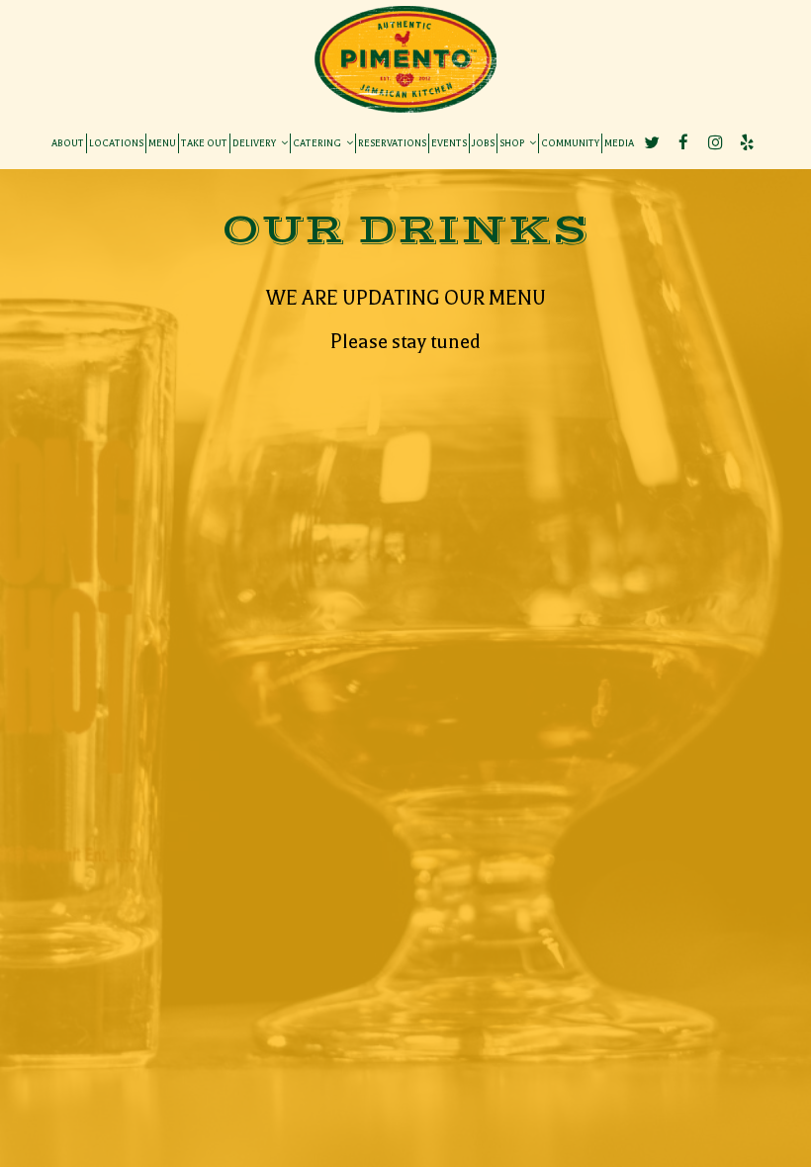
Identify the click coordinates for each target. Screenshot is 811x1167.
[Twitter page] (652, 142)
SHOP (512, 142)
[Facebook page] (683, 142)
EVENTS (449, 142)
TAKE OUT (204, 142)
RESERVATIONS (392, 142)
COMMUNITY (570, 142)
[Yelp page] (747, 142)
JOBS (483, 142)
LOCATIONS (116, 142)
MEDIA (619, 142)
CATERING (318, 142)
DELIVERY (255, 142)
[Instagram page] (715, 142)
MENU (162, 142)
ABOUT (67, 142)
